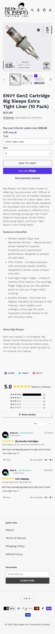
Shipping (8, 117)
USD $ (26, 598)
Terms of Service (16, 537)
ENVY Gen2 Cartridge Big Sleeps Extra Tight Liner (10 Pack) (26, 449)
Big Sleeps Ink (21, 624)
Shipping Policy (15, 546)
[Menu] (50, 9)
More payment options (27, 178)
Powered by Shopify (39, 624)
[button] (46, 460)
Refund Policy (14, 554)
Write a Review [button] (29, 414)
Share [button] (8, 460)
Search (10, 529)
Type (5, 136)
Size (5, 147)
